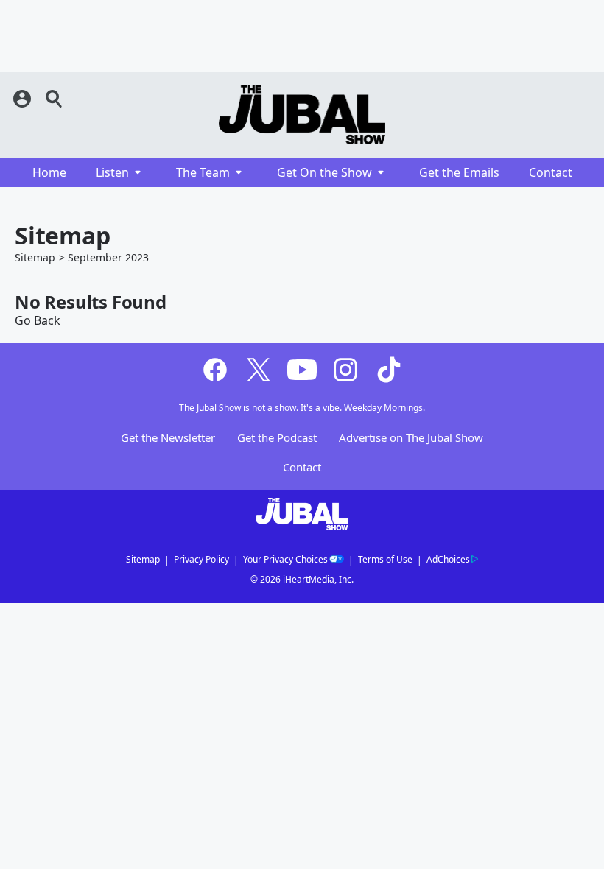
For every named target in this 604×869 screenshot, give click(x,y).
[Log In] (23, 99)
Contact (550, 172)
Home (49, 172)
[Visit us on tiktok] (388, 369)
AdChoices (448, 559)
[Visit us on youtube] (302, 369)
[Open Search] (54, 99)
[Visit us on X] (258, 369)
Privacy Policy (201, 559)
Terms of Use (385, 559)
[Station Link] (302, 114)
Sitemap (35, 257)
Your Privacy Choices (285, 559)
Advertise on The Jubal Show (411, 438)
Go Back (37, 320)
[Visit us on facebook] (215, 369)
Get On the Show (324, 172)
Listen (112, 172)
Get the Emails (459, 172)
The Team (203, 172)
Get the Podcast (277, 438)
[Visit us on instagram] (345, 369)
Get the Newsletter (168, 438)
